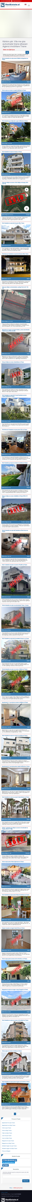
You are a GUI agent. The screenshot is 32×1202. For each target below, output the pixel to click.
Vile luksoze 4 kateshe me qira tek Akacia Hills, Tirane (15, 254)
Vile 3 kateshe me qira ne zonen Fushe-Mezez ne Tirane (15, 797)
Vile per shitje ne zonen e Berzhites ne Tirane (13, 362)
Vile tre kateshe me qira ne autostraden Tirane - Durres (15, 605)
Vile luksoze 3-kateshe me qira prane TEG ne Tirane (14, 429)
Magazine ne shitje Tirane (8, 1143)
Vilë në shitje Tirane (7, 1130)
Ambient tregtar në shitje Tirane (9, 1148)
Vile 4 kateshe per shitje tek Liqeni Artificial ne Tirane (15, 121)
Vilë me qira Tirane (6, 1128)
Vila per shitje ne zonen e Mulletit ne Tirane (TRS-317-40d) (15, 496)
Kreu (11, 1188)
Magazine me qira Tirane (8, 1140)
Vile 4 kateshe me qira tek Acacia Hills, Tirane (13, 223)
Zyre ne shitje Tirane (7, 1138)
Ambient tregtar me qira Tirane (9, 1146)
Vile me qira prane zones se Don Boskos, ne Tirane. (14, 958)
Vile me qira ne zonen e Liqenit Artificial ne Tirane (14, 90)
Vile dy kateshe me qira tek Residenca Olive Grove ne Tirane (15, 531)
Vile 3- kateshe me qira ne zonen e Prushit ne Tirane (14, 564)
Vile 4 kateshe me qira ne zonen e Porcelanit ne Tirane (15, 1020)
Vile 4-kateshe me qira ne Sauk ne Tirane (12, 151)
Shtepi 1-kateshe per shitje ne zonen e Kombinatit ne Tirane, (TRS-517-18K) (15, 828)
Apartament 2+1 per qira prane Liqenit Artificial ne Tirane (16, 766)
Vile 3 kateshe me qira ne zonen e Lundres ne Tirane (14, 735)
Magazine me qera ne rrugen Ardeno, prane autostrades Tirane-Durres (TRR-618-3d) (16, 330)
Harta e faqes (4, 1192)
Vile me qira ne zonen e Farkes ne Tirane (12, 1051)
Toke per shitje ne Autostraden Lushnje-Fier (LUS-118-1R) (15, 287)
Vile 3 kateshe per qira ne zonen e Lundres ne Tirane (14, 462)
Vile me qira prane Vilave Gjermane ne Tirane (13, 861)
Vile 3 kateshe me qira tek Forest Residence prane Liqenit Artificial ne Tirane (14, 396)
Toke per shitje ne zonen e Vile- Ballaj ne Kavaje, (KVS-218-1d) (15, 183)
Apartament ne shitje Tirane (8, 1125)
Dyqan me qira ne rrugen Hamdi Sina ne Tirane (13, 928)
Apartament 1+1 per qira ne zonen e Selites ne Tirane (15, 702)
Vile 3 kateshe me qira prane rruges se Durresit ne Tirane (16, 1081)
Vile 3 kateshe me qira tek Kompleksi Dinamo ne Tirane (15, 638)
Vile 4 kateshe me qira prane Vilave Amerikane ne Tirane (15, 894)
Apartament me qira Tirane (8, 1122)
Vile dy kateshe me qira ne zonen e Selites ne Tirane (14, 669)
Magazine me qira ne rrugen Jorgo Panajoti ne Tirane (15, 989)
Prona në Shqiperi (6, 1151)
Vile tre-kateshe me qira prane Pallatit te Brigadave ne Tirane (15, 59)
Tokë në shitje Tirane (7, 1133)
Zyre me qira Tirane (6, 1135)
